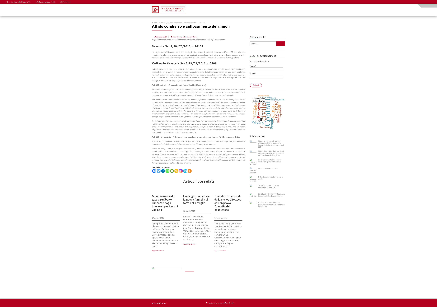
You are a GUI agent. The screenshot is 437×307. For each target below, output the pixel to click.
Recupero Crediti (256, 275)
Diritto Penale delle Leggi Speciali (260, 283)
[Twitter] (159, 171)
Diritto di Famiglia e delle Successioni (228, 286)
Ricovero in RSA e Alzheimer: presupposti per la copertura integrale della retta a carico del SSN (271, 144)
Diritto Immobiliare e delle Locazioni (229, 276)
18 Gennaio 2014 (160, 37)
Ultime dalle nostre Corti (187, 37)
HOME (155, 23)
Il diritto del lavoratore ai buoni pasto (270, 178)
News (163, 23)
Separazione (220, 40)
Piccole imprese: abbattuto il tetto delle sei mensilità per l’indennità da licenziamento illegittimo (271, 153)
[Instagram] (181, 171)
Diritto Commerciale (227, 281)
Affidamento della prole (166, 40)
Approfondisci (158, 251)
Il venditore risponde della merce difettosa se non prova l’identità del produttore (227, 202)
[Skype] (185, 171)
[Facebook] (154, 171)
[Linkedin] (163, 171)
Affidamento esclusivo (186, 40)
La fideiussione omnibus (267, 168)
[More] (190, 171)
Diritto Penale (255, 278)
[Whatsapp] (167, 171)
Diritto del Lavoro (194, 281)
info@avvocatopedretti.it (45, 2)
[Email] (172, 171)
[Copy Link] (176, 171)
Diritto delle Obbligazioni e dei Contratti (198, 276)
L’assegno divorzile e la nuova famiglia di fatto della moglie (196, 199)
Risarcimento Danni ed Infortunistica (196, 286)
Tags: (154, 40)
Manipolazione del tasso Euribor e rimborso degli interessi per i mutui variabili (165, 202)
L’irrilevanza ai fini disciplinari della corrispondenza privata (270, 161)
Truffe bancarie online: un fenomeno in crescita (268, 186)
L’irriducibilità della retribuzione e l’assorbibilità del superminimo (271, 195)
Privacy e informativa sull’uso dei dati (220, 303)
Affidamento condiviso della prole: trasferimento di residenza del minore (271, 205)
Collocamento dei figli (205, 40)
